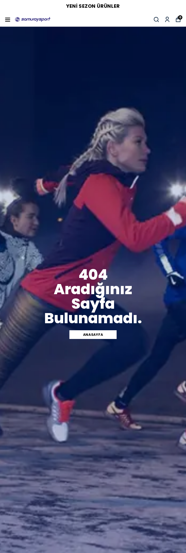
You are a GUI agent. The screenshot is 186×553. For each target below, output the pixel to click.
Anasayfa (93, 334)
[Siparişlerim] (167, 19)
